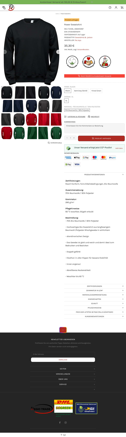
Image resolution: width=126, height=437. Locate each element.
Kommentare (69, 122)
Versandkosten (83, 49)
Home (57, 13)
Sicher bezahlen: (71, 153)
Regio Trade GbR (11, 7)
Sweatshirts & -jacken (83, 37)
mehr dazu (119, 148)
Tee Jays (78, 40)
